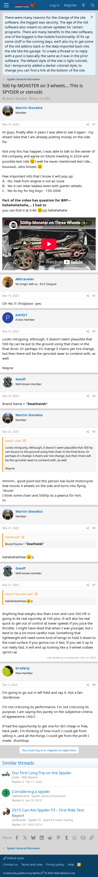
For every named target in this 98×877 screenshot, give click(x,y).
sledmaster (19, 820)
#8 (94, 685)
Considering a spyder (31, 791)
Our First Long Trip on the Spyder (41, 772)
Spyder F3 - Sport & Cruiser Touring (50, 820)
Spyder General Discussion (48, 796)
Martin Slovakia (16, 98)
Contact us (10, 864)
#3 (94, 331)
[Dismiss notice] (91, 17)
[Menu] (6, 5)
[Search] (92, 5)
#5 (94, 432)
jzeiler (16, 777)
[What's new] (83, 5)
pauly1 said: (13, 441)
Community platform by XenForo (39, 873)
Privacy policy (55, 864)
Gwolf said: (12, 537)
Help (71, 864)
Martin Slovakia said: (19, 594)
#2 (94, 296)
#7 (94, 585)
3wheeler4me (20, 796)
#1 (94, 124)
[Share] (88, 124)
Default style (15, 858)
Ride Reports (30, 777)
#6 (94, 528)
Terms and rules (32, 864)
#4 (94, 396)
